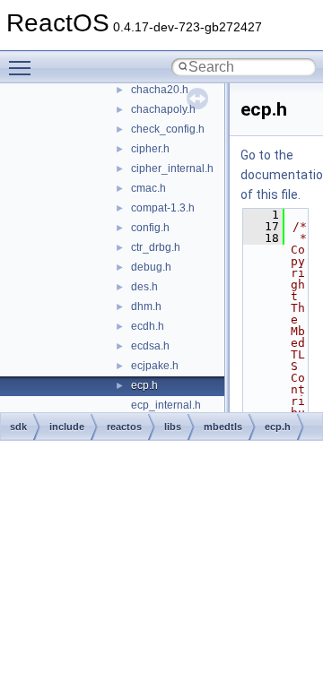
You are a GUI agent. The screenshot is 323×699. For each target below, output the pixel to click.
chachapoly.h (163, 109)
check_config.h (168, 129)
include (66, 426)
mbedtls (223, 426)
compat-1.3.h (163, 208)
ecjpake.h (155, 365)
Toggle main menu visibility (23, 67)
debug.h (151, 267)
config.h (150, 227)
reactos (124, 426)
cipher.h (150, 148)
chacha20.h (159, 89)
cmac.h (148, 188)
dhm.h (146, 306)
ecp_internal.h (166, 405)
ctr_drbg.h (155, 247)
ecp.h (144, 385)
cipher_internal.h (172, 168)
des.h (144, 286)
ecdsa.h (150, 346)
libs (172, 426)
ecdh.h (147, 326)
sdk (18, 426)
